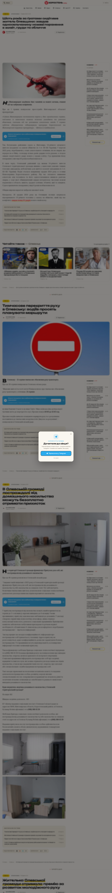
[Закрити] (71, 434)
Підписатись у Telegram (57, 453)
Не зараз (56, 458)
